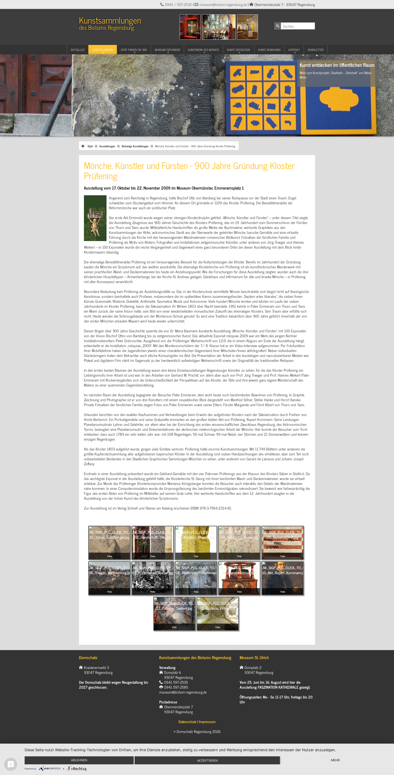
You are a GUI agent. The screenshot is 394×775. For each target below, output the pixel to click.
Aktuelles (77, 49)
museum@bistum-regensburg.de (223, 4)
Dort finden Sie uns (134, 49)
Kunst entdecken (238, 49)
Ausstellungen (102, 49)
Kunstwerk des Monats (203, 49)
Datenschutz (187, 721)
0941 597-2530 (176, 682)
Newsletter (315, 49)
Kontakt (294, 49)
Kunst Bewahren (269, 49)
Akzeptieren (207, 760)
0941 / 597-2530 (178, 4)
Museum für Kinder (167, 49)
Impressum (207, 721)
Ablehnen (79, 760)
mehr (335, 760)
